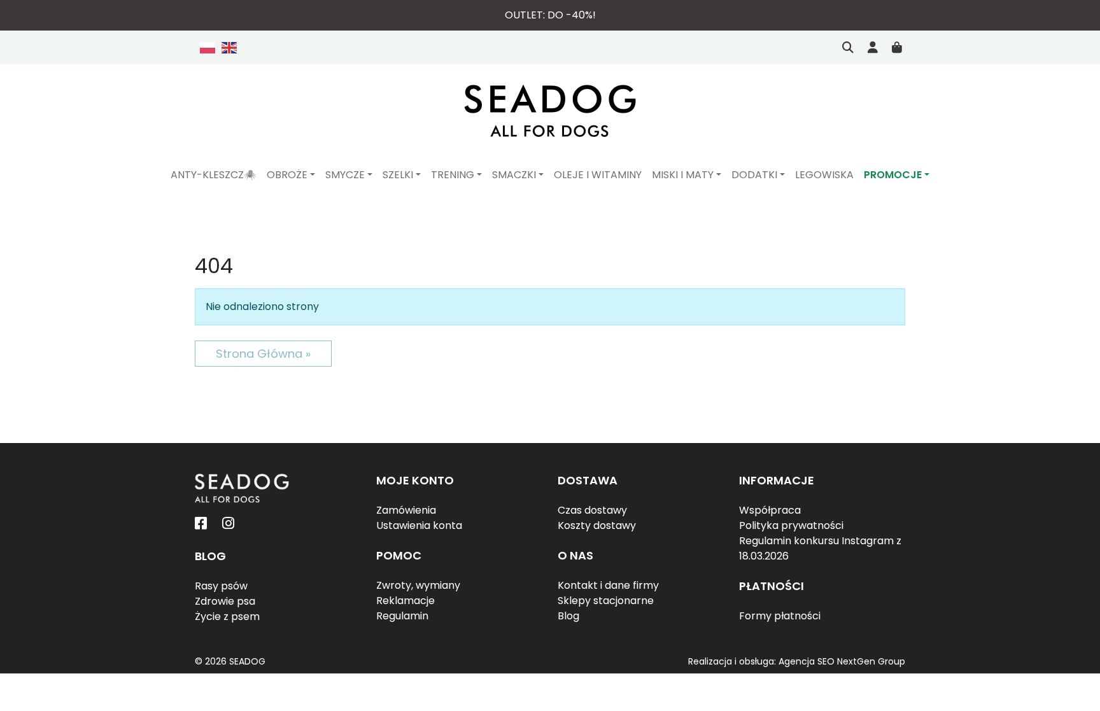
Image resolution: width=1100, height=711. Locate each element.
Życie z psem (227, 616)
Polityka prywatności (791, 525)
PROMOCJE (893, 174)
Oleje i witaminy (598, 174)
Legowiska (824, 174)
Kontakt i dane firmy (608, 585)
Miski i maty (683, 174)
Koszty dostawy (597, 525)
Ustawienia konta (419, 525)
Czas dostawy (592, 510)
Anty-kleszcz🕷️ (214, 174)
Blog (568, 616)
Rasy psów (221, 586)
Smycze (345, 174)
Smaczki (514, 174)
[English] (227, 47)
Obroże (287, 174)
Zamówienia (406, 510)
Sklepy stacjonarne (606, 600)
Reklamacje (405, 600)
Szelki (398, 174)
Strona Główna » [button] (263, 354)
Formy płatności (780, 616)
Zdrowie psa (225, 601)
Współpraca (770, 510)
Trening (452, 174)
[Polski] (208, 47)
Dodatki (754, 174)
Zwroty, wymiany (418, 585)
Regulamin (402, 616)
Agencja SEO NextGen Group (842, 661)
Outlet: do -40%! (550, 15)
